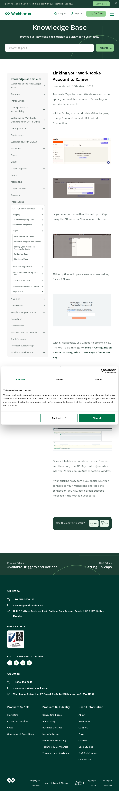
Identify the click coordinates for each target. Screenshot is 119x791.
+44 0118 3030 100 (23, 599)
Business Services (52, 728)
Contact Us (85, 759)
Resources (84, 721)
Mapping (16, 214)
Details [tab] (59, 379)
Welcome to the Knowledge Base (26, 85)
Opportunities (18, 188)
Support (83, 728)
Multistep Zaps (21, 259)
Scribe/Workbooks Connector (25, 286)
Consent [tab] (20, 379)
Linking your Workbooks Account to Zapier (25, 248)
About (82, 715)
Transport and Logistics (55, 753)
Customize (57, 418)
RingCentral (17, 291)
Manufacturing (50, 734)
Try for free (96, 13)
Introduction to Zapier (24, 237)
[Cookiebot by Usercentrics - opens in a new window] (103, 371)
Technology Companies (55, 747)
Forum (82, 734)
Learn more (101, 4)
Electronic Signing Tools (23, 220)
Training (15, 94)
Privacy (54, 783)
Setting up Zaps (21, 254)
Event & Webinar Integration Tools (25, 273)
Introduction (18, 100)
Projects (15, 195)
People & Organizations (23, 312)
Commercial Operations (20, 734)
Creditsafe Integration (22, 225)
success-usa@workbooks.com (30, 688)
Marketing (12, 715)
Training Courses (88, 753)
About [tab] (98, 379)
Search (104, 48)
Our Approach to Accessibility (20, 109)
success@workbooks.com (28, 605)
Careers (83, 740)
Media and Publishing (54, 740)
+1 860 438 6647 (22, 682)
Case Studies (86, 747)
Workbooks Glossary (22, 352)
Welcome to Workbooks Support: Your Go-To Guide (25, 120)
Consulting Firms (52, 715)
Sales (10, 728)
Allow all (97, 418)
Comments (17, 305)
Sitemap (64, 783)
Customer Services (17, 721)
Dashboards (17, 325)
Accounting (48, 721)
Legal (46, 783)
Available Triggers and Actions (27, 242)
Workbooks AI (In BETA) (24, 141)
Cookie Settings (78, 783)
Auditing (15, 299)
